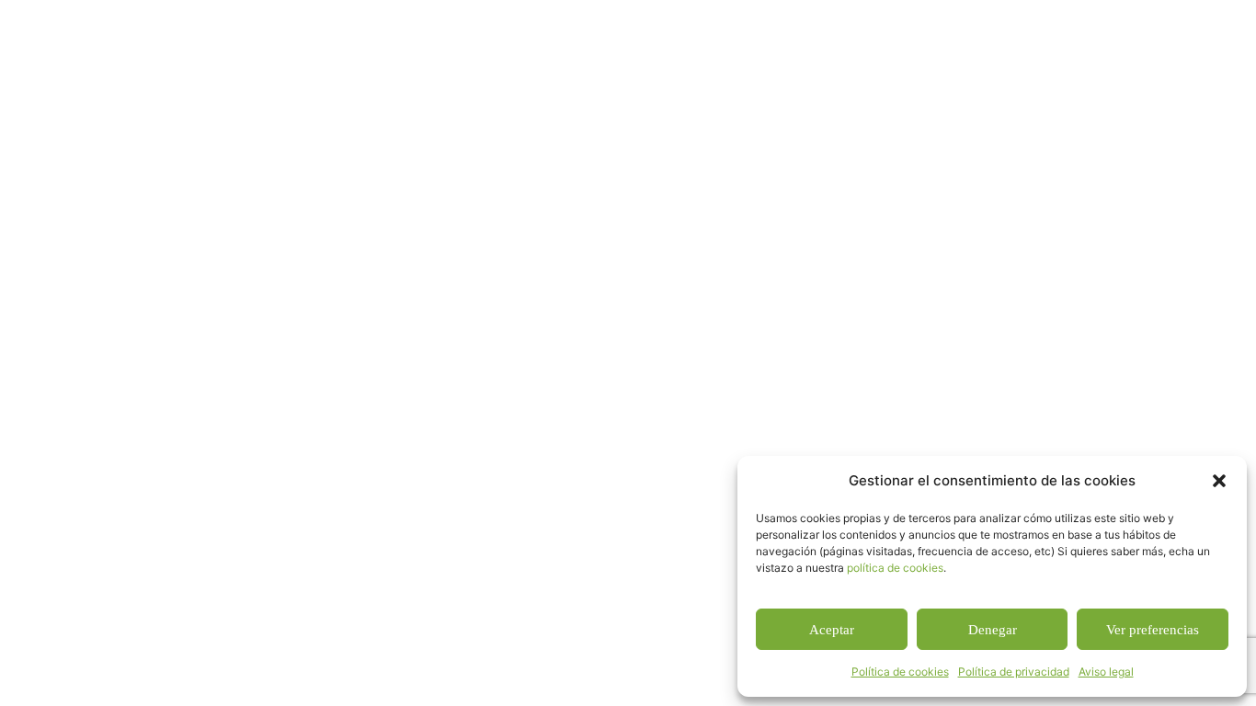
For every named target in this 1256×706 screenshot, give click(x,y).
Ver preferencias (1152, 629)
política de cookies (895, 568)
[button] (1219, 481)
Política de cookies (900, 671)
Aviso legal (1106, 671)
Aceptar (831, 629)
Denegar (992, 629)
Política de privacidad (1013, 671)
